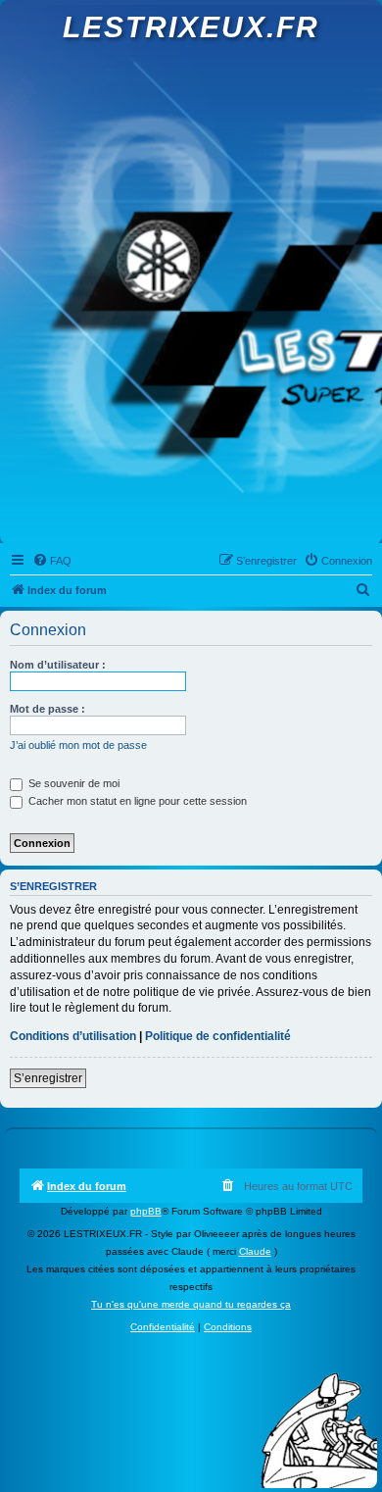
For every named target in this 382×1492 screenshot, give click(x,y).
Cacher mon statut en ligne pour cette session (136, 801)
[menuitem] (52, 560)
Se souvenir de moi (72, 783)
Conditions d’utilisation (73, 1036)
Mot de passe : (47, 709)
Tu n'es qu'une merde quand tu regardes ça (191, 1304)
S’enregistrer (48, 1078)
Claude (255, 1251)
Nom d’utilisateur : (58, 665)
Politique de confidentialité (218, 1036)
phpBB (146, 1211)
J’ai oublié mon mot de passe (78, 745)
